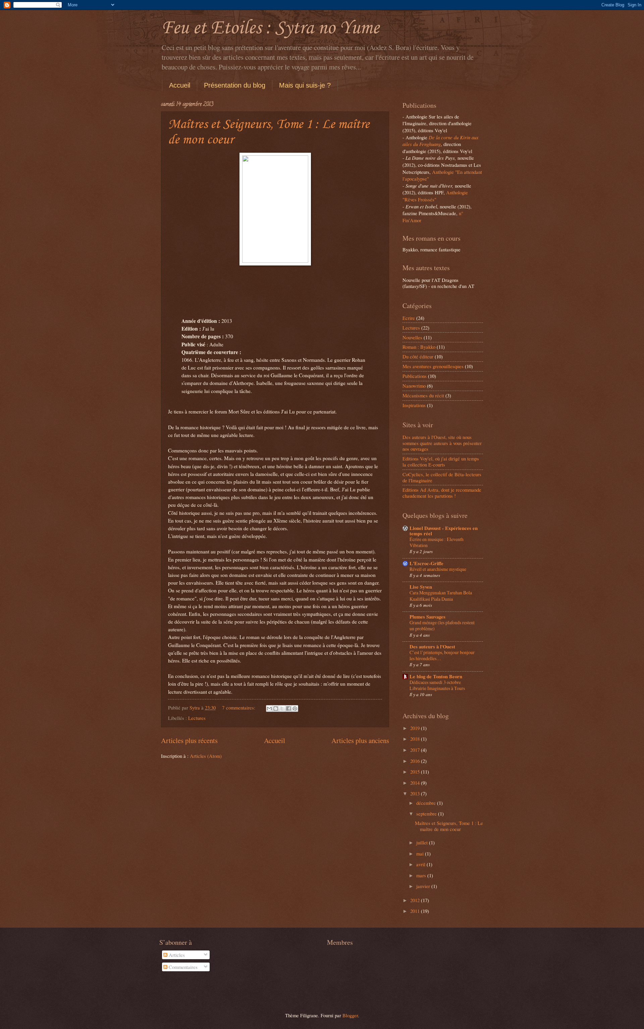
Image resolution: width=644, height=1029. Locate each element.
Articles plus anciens (360, 740)
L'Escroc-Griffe (426, 563)
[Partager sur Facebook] (288, 708)
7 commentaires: (239, 707)
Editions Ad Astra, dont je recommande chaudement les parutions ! (441, 492)
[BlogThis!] (275, 708)
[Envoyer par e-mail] (269, 708)
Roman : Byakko (418, 346)
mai (420, 853)
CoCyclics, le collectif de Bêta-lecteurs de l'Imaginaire (441, 477)
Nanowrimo (414, 385)
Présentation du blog (234, 85)
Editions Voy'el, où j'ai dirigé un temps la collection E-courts (440, 461)
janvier (423, 886)
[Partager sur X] (282, 708)
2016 (415, 760)
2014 (415, 782)
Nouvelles (412, 337)
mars (421, 875)
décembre (426, 802)
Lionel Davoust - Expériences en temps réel (444, 531)
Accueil (179, 85)
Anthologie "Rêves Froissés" (435, 196)
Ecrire (408, 317)
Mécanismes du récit (423, 395)
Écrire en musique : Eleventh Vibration (437, 542)
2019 (415, 728)
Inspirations (414, 405)
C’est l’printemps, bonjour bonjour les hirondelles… (442, 655)
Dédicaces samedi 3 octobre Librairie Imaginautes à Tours (437, 685)
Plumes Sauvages (427, 616)
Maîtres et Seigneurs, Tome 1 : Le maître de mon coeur (449, 826)
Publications (414, 376)
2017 (415, 749)
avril (421, 864)
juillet (422, 842)
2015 (415, 771)
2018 (415, 738)
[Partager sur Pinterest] (294, 708)
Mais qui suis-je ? (305, 85)
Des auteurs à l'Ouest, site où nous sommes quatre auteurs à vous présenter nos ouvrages (442, 443)
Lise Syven (421, 586)
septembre (427, 813)
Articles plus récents (189, 740)
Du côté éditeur (417, 356)
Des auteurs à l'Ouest (432, 646)
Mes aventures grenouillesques (433, 366)
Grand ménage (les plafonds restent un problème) (442, 625)
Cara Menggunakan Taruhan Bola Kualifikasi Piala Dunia (441, 595)
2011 (415, 911)
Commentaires (182, 967)
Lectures (197, 718)
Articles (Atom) (206, 755)
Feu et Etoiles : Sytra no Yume (270, 28)
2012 (415, 900)
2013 (415, 793)
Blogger (350, 1015)
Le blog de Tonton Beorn (436, 676)
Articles (176, 954)
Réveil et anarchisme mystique (438, 569)
